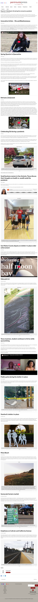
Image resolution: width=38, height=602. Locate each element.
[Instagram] (2, 2)
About (5, 592)
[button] (3, 7)
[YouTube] (6, 584)
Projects (5, 591)
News (5, 585)
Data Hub (5, 586)
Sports (5, 587)
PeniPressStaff (8, 570)
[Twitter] (3, 2)
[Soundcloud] (6, 2)
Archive (33, 587)
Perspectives (5, 590)
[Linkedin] (5, 575)
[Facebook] (1, 2)
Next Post (35, 579)
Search (36, 585)
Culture (5, 588)
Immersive (5, 589)
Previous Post (3, 579)
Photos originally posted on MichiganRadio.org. (7, 172)
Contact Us (5, 593)
